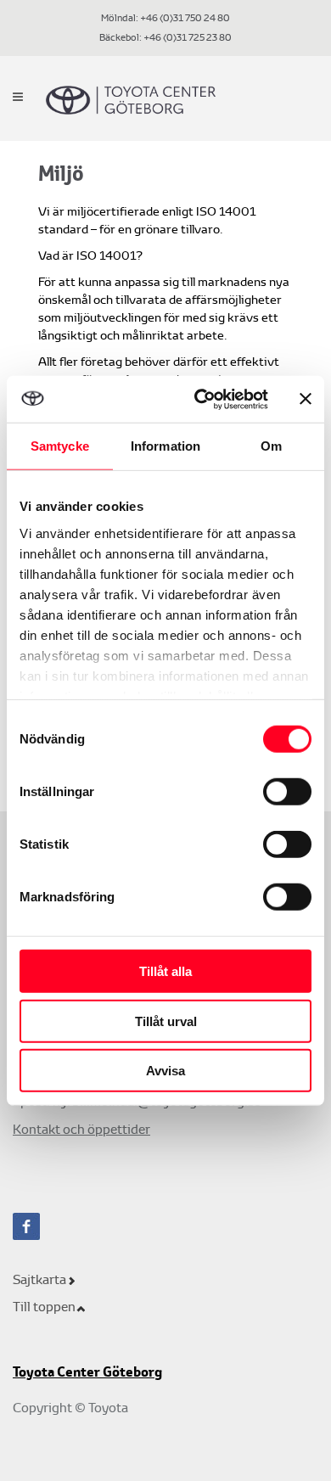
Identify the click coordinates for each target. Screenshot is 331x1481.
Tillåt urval (166, 1020)
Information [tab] (165, 446)
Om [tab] (271, 446)
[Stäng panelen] (305, 399)
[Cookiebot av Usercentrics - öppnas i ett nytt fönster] (200, 399)
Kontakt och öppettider (81, 1129)
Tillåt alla (165, 971)
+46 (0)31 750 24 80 (185, 18)
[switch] (287, 791)
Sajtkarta (39, 1279)
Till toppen (44, 1307)
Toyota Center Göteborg (87, 1372)
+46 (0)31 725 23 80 (187, 37)
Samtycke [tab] (60, 446)
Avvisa (165, 1070)
